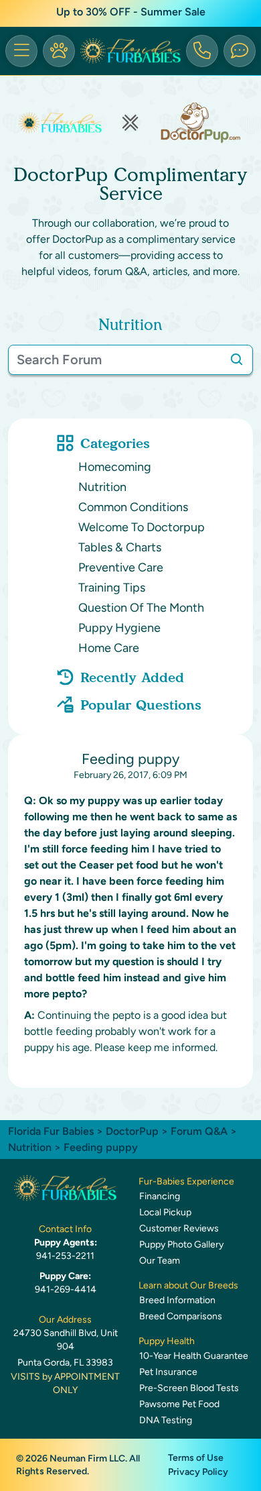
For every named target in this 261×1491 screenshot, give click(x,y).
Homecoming (114, 466)
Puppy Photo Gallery (181, 1244)
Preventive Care (120, 567)
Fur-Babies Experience (186, 1181)
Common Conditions (133, 507)
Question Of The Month (141, 607)
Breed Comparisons (180, 1316)
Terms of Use (196, 1458)
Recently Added (132, 677)
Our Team (159, 1260)
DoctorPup (132, 1131)
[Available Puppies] (59, 51)
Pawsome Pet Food (179, 1404)
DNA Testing (165, 1420)
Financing (159, 1196)
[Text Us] (240, 51)
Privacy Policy (198, 1472)
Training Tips (111, 587)
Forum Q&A (199, 1131)
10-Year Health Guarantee (193, 1356)
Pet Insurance (168, 1372)
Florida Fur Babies (51, 1131)
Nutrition (102, 487)
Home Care (108, 648)
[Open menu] (21, 51)
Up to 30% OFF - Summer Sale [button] (130, 11)
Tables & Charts (119, 547)
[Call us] (202, 51)
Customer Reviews (179, 1228)
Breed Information (177, 1300)
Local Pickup (165, 1212)
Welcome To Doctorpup (141, 527)
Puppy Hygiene (119, 627)
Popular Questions (140, 705)
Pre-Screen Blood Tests (189, 1388)
